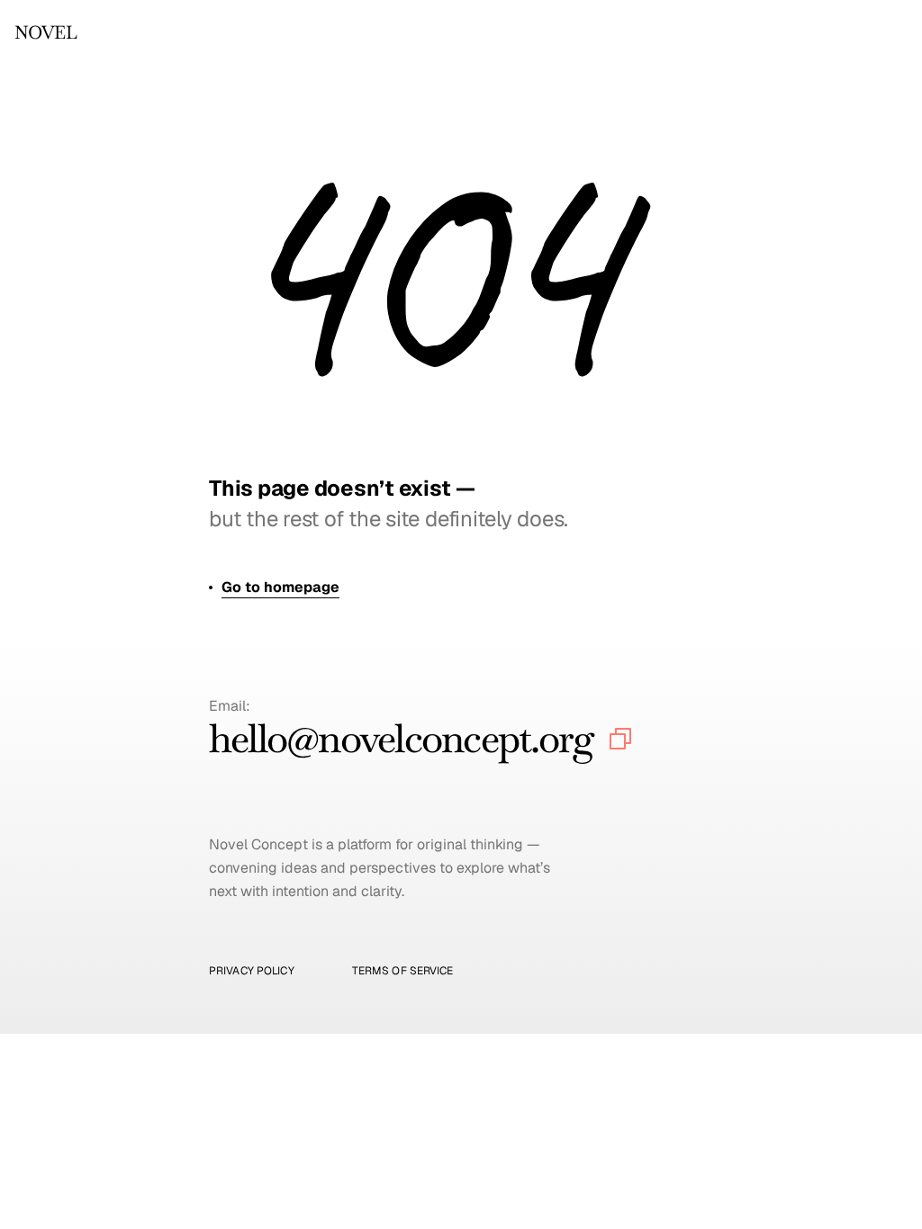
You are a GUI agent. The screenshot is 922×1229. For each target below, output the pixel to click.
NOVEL (45, 32)
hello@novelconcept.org (401, 738)
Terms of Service (403, 971)
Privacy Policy (251, 971)
